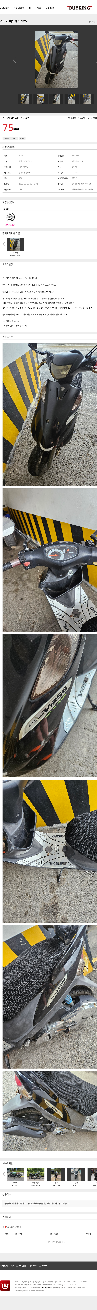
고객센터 (43, 1266)
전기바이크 (19, 8)
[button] (14, 60)
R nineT (15, 1186)
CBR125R (56, 1186)
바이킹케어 (50, 8)
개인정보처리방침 (18, 1266)
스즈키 (15, 253)
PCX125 (76, 1186)
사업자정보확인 (46, 1288)
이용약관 (32, 1266)
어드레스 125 (15, 256)
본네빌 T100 (35, 1186)
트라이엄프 (35, 1183)
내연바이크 (4, 8)
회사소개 (4, 1266)
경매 (30, 8)
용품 (39, 8)
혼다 (55, 1183)
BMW (15, 1183)
